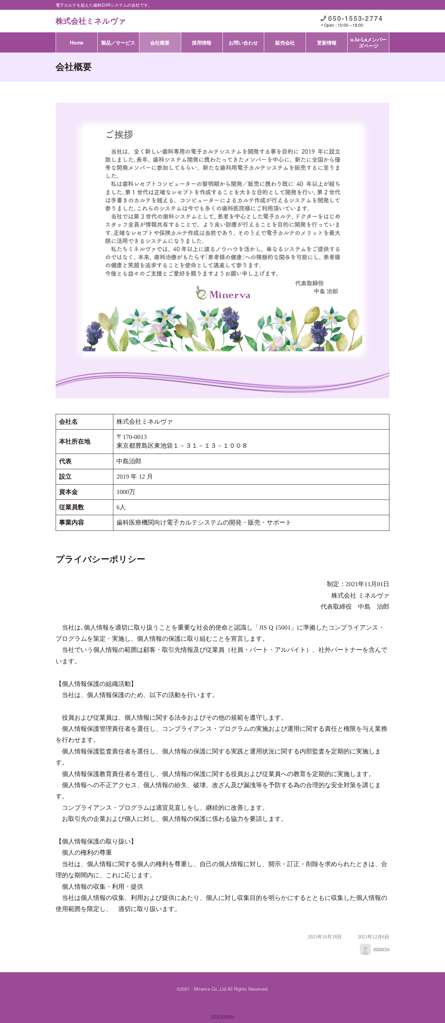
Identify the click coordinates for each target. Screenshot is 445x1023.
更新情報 (327, 42)
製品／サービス (118, 42)
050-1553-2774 (355, 18)
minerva (381, 948)
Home (76, 42)
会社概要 (160, 42)
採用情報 (201, 42)
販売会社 (285, 42)
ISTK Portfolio (222, 1016)
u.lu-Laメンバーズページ (368, 42)
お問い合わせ (243, 42)
